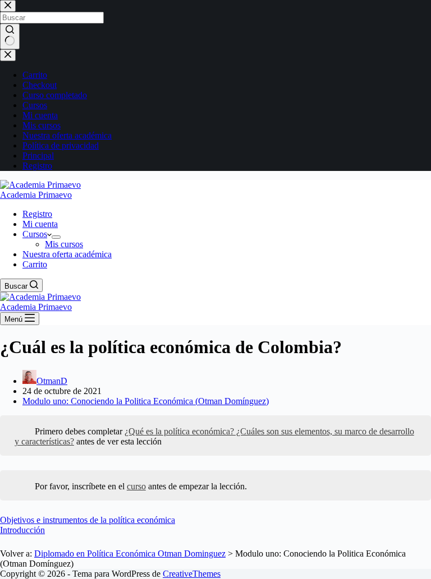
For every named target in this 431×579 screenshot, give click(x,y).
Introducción (22, 530)
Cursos (34, 234)
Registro (37, 214)
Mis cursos (64, 244)
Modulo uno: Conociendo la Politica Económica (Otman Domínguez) (145, 401)
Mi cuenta (40, 224)
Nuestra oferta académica (67, 254)
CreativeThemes (192, 573)
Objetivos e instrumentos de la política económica (87, 520)
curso (136, 486)
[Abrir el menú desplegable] (56, 237)
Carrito (34, 264)
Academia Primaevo (36, 195)
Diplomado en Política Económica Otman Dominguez (130, 553)
